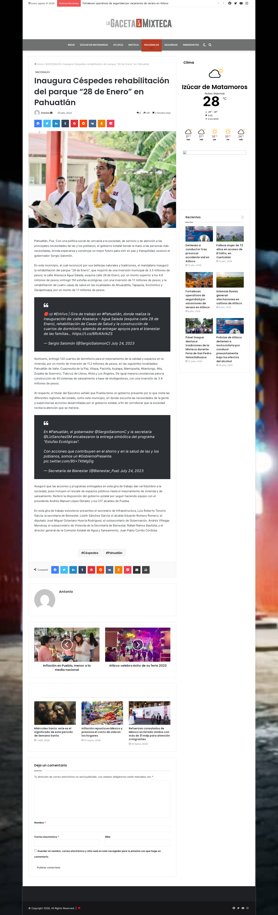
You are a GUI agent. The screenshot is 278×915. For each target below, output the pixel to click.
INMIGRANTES (191, 44)
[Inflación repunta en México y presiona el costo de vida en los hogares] (102, 713)
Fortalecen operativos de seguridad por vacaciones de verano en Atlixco (198, 299)
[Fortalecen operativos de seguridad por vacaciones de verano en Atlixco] (199, 280)
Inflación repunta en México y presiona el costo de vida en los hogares (102, 732)
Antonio (45, 112)
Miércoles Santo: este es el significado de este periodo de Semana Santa (53, 732)
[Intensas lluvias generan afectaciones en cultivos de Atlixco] (230, 280)
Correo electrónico (46, 836)
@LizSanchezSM (58, 437)
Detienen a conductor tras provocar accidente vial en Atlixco (197, 253)
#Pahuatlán (111, 314)
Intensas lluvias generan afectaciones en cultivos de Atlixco (118, 3)
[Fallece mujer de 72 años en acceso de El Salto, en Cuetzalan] (230, 234)
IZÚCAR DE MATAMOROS (94, 44)
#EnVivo (61, 314)
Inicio (39, 64)
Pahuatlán (115, 553)
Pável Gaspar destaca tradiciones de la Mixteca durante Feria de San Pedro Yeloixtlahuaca (198, 347)
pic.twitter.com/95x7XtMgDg (69, 461)
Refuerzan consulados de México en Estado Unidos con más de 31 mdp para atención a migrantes (149, 734)
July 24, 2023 (122, 343)
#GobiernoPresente (94, 456)
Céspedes (90, 553)
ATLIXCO (118, 44)
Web (107, 836)
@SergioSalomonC (111, 432)
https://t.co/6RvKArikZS (92, 334)
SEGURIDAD (171, 44)
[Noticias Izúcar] (139, 23)
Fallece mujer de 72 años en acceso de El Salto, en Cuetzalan (229, 251)
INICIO (71, 44)
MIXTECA (133, 44)
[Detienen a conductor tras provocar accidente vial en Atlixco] (199, 234)
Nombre (40, 822)
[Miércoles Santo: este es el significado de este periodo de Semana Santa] (55, 713)
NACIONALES (151, 44)
